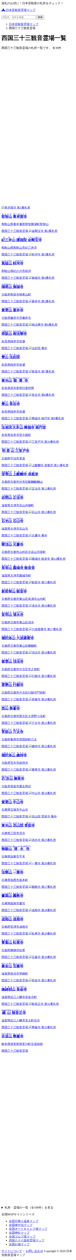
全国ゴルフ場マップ (22, 1236)
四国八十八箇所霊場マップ (26, 1240)
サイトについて (11, 1251)
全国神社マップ (19, 1232)
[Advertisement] (38, 91)
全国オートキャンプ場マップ (28, 1228)
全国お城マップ (19, 1244)
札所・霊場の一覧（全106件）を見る (29, 1207)
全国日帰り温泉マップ (23, 1221)
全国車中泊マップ (20, 1225)
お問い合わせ (34, 1251)
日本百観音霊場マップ (20, 10)
